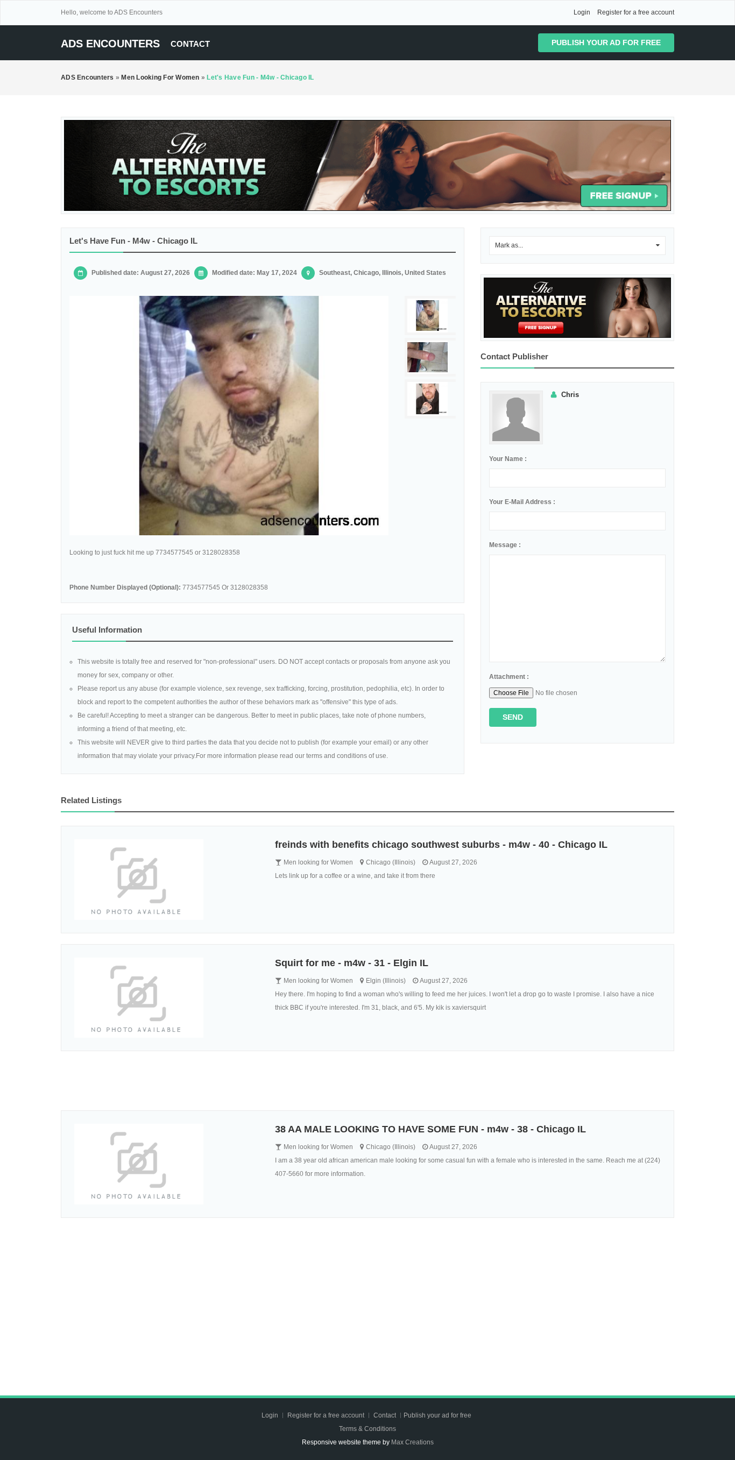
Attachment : (509, 677)
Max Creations (412, 1442)
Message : (505, 545)
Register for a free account (635, 12)
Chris (570, 395)
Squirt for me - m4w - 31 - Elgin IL (351, 963)
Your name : (508, 459)
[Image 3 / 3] (431, 399)
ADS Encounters (110, 43)
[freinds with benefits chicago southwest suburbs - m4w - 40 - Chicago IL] (166, 879)
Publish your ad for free (606, 42)
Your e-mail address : (522, 502)
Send (513, 717)
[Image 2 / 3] (431, 357)
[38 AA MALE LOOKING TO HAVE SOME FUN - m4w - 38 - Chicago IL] (166, 1164)
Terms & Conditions (367, 1429)
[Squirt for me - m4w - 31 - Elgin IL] (166, 998)
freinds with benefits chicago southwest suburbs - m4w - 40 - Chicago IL (441, 844)
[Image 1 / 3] (228, 415)
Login (582, 12)
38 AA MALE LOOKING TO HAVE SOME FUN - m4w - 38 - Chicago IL (430, 1129)
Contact (190, 43)
